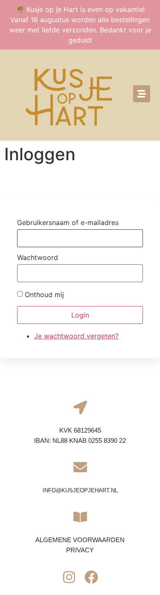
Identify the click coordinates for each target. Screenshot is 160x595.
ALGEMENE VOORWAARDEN (80, 539)
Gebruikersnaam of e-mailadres (68, 222)
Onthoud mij (44, 294)
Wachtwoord (37, 257)
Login (80, 315)
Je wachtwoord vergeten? (76, 336)
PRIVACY (80, 550)
